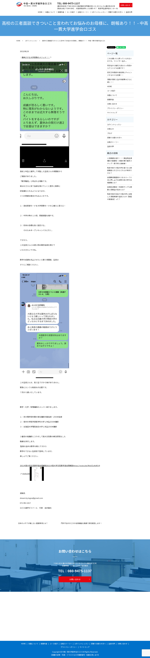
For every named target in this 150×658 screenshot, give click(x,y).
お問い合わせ (125, 5)
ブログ (109, 133)
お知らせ (110, 129)
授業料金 (61, 12)
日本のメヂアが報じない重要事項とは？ (33, 523)
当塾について (50, 12)
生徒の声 (129, 12)
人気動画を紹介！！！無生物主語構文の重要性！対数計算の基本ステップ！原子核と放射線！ (119, 161)
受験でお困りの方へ (115, 12)
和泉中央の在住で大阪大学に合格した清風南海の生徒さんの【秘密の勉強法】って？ (119, 196)
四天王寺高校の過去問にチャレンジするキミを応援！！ (119, 73)
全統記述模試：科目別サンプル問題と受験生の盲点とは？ (119, 188)
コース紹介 (71, 12)
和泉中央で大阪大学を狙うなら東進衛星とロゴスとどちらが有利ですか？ (119, 170)
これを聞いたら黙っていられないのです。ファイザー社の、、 (119, 59)
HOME (40, 12)
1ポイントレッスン (99, 12)
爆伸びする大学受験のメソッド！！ (36, 57)
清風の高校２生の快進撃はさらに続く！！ (119, 80)
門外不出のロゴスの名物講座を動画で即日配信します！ (81, 523)
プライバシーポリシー (115, 108)
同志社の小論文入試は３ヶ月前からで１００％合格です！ (119, 66)
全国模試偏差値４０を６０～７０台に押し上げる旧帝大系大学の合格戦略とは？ (119, 180)
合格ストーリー (83, 12)
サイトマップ (112, 112)
